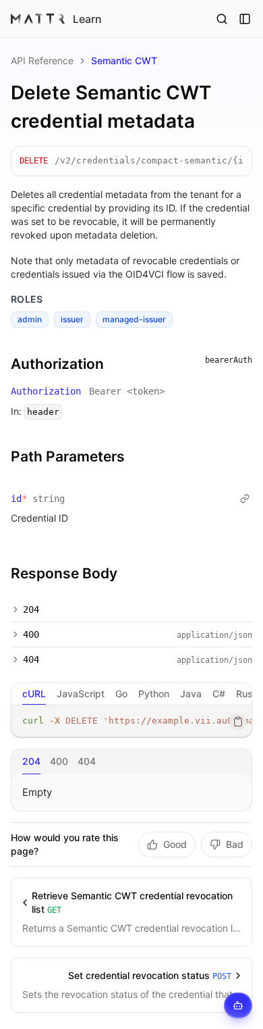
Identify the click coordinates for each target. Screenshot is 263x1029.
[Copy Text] (238, 721)
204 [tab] (31, 761)
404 (31, 659)
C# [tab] (218, 693)
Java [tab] (191, 693)
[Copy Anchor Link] (115, 364)
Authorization (57, 363)
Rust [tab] (246, 693)
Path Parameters (68, 456)
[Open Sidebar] (244, 18)
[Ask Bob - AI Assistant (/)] (238, 1005)
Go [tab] (121, 693)
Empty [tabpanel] (37, 792)
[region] (131, 721)
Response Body (64, 573)
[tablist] (131, 694)
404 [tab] (87, 761)
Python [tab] (153, 693)
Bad (234, 844)
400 (31, 634)
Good (175, 844)
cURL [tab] (34, 693)
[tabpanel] (131, 721)
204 (31, 609)
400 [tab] (59, 761)
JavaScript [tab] (81, 693)
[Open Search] (221, 18)
